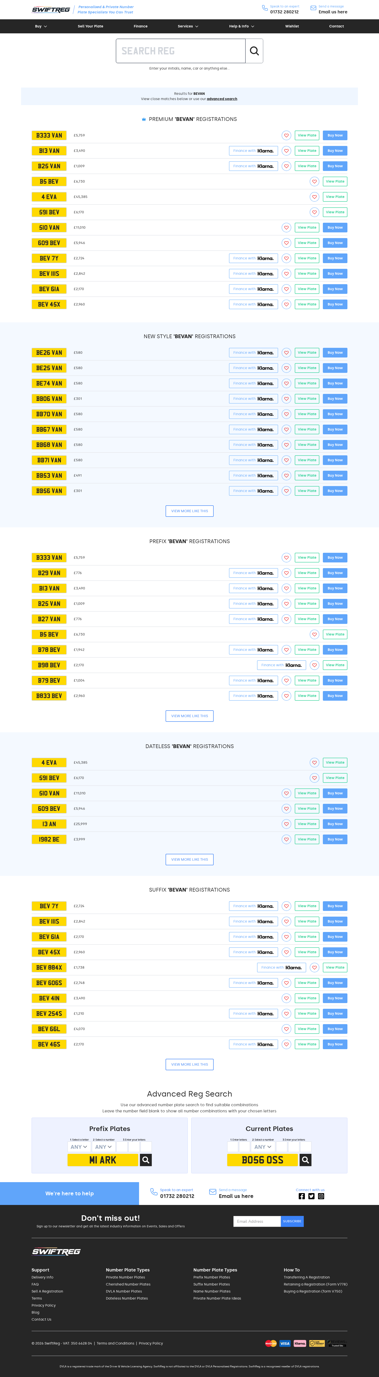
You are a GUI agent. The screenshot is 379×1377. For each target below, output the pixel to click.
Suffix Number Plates (211, 1284)
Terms (37, 1298)
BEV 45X (49, 304)
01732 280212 (284, 11)
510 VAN (49, 227)
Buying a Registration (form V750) (313, 1291)
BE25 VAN (49, 368)
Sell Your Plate (90, 26)
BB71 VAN (49, 460)
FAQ (35, 1284)
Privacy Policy (44, 1305)
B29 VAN (49, 573)
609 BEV (49, 243)
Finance (141, 26)
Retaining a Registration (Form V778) (315, 1284)
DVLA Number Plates (124, 1291)
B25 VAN (49, 166)
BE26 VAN (49, 352)
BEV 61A (49, 289)
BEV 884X (49, 967)
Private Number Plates (125, 1277)
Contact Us (41, 1319)
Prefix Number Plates (211, 1277)
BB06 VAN (49, 398)
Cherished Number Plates (128, 1284)
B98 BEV (49, 665)
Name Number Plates (212, 1291)
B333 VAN (49, 135)
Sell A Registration (47, 1291)
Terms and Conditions (115, 1343)
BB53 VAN (49, 475)
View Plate (307, 135)
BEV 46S (49, 1044)
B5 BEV (49, 181)
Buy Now (335, 135)
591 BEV (49, 212)
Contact (336, 26)
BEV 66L (49, 1029)
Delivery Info (42, 1277)
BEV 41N (49, 998)
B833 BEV (49, 695)
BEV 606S (49, 982)
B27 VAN (49, 619)
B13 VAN (49, 150)
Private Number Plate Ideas (217, 1298)
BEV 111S (49, 273)
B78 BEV (49, 649)
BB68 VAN (49, 444)
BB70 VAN (49, 414)
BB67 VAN (49, 429)
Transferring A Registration (307, 1277)
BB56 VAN (49, 490)
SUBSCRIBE (292, 1221)
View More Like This (189, 511)
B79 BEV (49, 680)
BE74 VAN (49, 383)
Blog (35, 1312)
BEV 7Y (49, 258)
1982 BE (49, 839)
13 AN (49, 824)
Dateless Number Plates (127, 1298)
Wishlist (292, 26)
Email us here (333, 11)
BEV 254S (49, 1013)
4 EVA (49, 196)
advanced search (222, 99)
